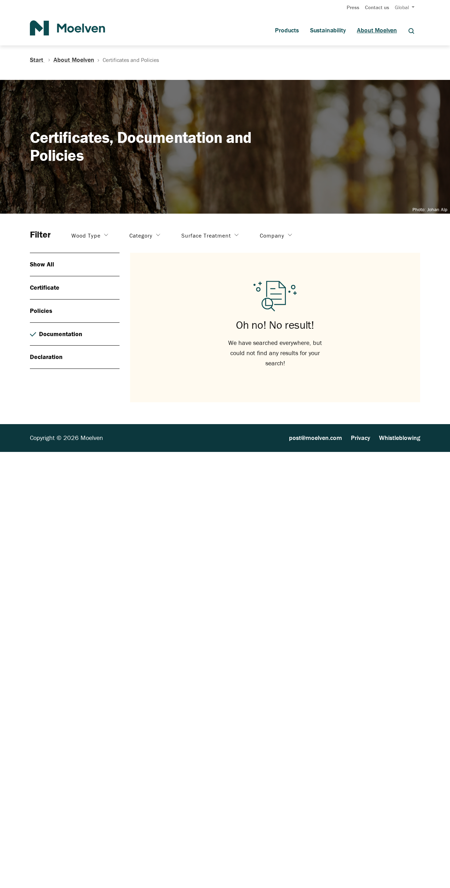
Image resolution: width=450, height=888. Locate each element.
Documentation (60, 334)
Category (141, 235)
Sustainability (328, 30)
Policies (41, 311)
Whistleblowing (399, 438)
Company (273, 235)
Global (402, 7)
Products (287, 30)
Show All (42, 264)
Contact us (377, 7)
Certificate (44, 287)
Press (353, 7)
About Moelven (377, 30)
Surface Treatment (207, 235)
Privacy (360, 438)
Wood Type (86, 235)
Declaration (46, 357)
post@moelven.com (315, 438)
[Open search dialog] (411, 30)
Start (37, 60)
